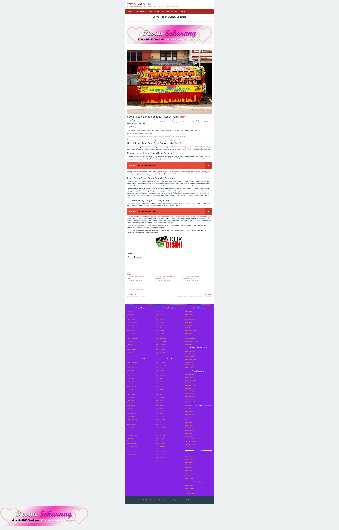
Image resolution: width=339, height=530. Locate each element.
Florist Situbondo (160, 441)
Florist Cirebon (160, 325)
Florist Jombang (160, 384)
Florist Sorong (189, 485)
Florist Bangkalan (160, 362)
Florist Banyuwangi (161, 365)
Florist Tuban (159, 449)
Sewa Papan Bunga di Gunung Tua (136, 295)
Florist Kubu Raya (190, 391)
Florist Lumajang (160, 392)
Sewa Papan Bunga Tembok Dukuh (165, 277)
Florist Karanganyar (132, 338)
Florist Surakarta (131, 451)
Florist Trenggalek (131, 333)
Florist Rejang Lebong (191, 330)
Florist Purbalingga (132, 419)
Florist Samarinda (189, 383)
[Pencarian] (209, 11)
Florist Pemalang (131, 416)
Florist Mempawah (190, 399)
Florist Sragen (130, 427)
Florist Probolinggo (161, 430)
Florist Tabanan (189, 478)
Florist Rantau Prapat (190, 359)
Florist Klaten (130, 400)
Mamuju (187, 420)
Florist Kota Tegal (131, 454)
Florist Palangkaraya (190, 380)
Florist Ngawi (159, 413)
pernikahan (182, 188)
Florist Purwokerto (131, 365)
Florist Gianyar (189, 470)
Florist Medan (188, 322)
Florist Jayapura (189, 488)
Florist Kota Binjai (189, 354)
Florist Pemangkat (190, 402)
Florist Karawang (160, 333)
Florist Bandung (131, 347)
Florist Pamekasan (161, 419)
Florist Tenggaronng (190, 393)
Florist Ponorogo (160, 427)
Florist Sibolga (189, 362)
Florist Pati (130, 311)
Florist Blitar (159, 367)
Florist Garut (159, 328)
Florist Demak (130, 384)
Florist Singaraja (189, 454)
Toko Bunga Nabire (190, 493)
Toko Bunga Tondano (190, 444)
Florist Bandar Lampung (191, 341)
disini (183, 117)
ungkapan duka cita (186, 149)
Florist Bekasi (159, 317)
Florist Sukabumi (160, 349)
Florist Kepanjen (160, 403)
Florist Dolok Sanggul (190, 351)
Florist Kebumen (131, 319)
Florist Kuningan (160, 336)
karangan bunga (187, 230)
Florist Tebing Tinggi (190, 367)
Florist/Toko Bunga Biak (191, 491)
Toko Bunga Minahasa (191, 439)
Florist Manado (189, 417)
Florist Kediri (159, 386)
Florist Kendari (189, 411)
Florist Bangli (188, 465)
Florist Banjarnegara (132, 362)
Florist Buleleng (189, 467)
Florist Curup (188, 325)
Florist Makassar (189, 414)
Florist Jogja (130, 344)
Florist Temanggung (132, 435)
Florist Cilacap (130, 325)
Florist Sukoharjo (131, 328)
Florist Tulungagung (161, 451)
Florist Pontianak (189, 377)
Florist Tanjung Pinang (191, 336)
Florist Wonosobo (131, 441)
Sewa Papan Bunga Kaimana (191, 277)
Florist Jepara (130, 389)
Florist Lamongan (160, 389)
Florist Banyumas (131, 367)
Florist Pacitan (160, 416)
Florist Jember (160, 381)
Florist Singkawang (190, 388)
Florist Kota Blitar (160, 457)
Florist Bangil (159, 424)
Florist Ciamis (159, 311)
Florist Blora (130, 317)
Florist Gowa (188, 436)
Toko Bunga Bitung (190, 447)
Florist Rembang (131, 424)
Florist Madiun (130, 314)
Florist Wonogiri (131, 438)
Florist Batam (188, 333)
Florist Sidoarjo (160, 438)
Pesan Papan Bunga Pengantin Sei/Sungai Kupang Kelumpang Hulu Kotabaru (192, 295)
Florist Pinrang (189, 428)
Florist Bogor (130, 341)
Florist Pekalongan (132, 411)
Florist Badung (189, 462)
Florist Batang (130, 370)
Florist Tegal (130, 433)
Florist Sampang (160, 435)
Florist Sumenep (160, 443)
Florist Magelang (131, 413)
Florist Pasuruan (160, 422)
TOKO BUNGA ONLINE (139, 4)
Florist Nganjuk (160, 411)
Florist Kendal (130, 397)
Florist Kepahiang (189, 328)
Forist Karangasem (190, 459)
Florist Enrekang (189, 430)
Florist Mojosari (160, 408)
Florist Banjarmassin (190, 385)
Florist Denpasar (189, 457)
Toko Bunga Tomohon (191, 441)
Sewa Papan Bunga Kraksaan (135, 277)
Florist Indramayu (160, 330)
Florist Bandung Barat (161, 319)
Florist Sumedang (160, 352)
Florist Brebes (130, 336)
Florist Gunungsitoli (190, 356)
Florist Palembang (190, 338)
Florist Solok (188, 311)
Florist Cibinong (131, 330)
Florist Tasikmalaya (132, 355)
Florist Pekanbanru (190, 319)
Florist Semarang (131, 349)
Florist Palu (188, 409)
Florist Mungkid (131, 405)
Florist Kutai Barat (190, 396)
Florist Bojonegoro (161, 373)
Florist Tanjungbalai (190, 365)
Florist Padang (189, 314)
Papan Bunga (185, 148)
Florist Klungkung (189, 476)
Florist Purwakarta (161, 344)
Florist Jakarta (130, 352)
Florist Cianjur (159, 322)
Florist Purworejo (131, 422)
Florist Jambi (188, 317)
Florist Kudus (130, 403)
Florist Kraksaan (160, 433)
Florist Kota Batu (160, 454)
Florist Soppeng (189, 433)
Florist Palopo (188, 425)
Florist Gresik (159, 378)
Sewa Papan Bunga (139, 289)
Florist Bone (188, 422)
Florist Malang (159, 400)
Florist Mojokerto (160, 405)
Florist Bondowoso (161, 375)
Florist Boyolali (131, 375)
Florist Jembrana (189, 473)
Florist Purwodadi (131, 386)
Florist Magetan (160, 397)
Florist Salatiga (131, 449)
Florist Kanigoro (160, 370)
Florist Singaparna (161, 355)
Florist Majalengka (161, 338)
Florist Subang (160, 347)
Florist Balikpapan (190, 374)
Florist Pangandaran (132, 322)
